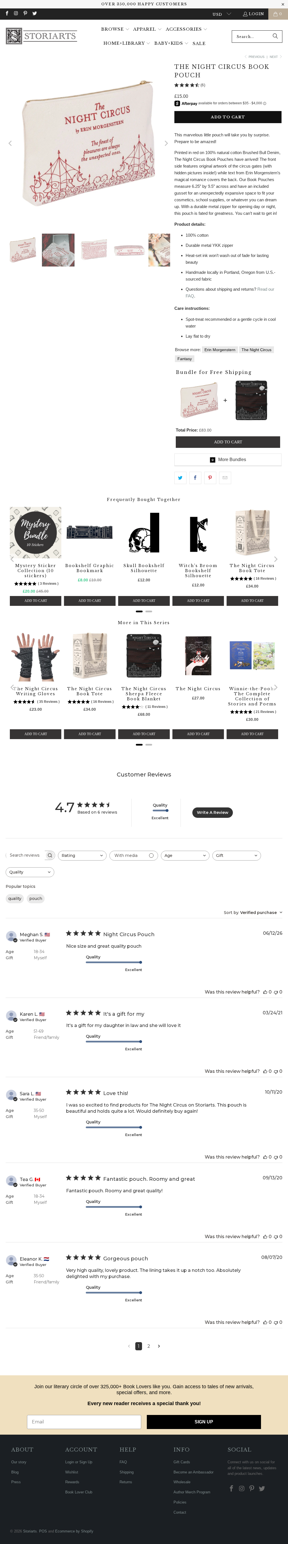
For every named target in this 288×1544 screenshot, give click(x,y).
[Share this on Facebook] (195, 478)
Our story (18, 1462)
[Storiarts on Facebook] (6, 14)
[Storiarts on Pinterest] (25, 14)
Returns (126, 1482)
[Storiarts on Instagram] (15, 14)
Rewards (72, 1482)
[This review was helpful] (265, 992)
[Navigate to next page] (159, 1346)
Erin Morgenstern (219, 349)
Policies (180, 1502)
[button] (115, 29)
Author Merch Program (192, 1492)
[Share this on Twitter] (180, 478)
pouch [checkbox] (35, 898)
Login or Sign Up (78, 1462)
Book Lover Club (78, 1492)
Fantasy (184, 358)
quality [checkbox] (14, 898)
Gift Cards (182, 1462)
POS (43, 1531)
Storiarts (30, 1531)
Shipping (127, 1472)
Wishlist (71, 1472)
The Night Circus (256, 349)
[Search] (275, 36)
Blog (15, 1472)
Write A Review (212, 812)
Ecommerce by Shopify (74, 1531)
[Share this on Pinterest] (210, 478)
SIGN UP (204, 1421)
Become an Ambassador (193, 1472)
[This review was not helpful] (276, 992)
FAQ (123, 1462)
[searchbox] (25, 855)
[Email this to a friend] (225, 478)
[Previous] (10, 143)
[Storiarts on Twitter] (34, 14)
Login (256, 14)
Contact (180, 1512)
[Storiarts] (41, 36)
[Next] (165, 143)
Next (274, 56)
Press (16, 1482)
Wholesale (182, 1482)
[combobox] (257, 36)
